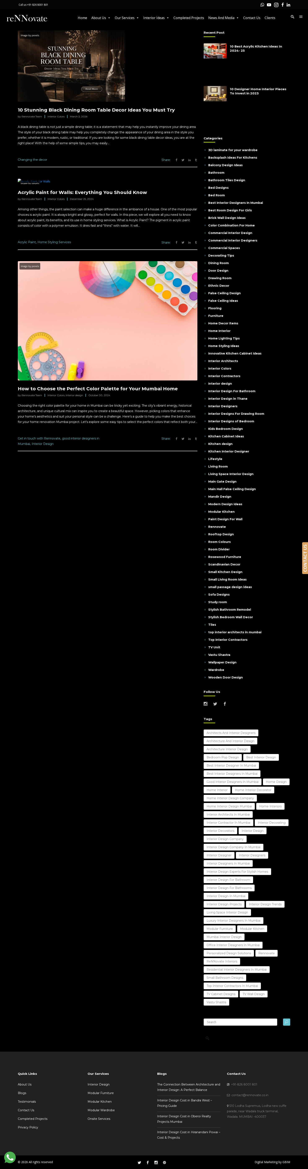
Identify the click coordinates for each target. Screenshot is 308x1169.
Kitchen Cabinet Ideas (226, 436)
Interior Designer (219, 855)
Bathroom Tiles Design (226, 180)
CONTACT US (305, 558)
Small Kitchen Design (225, 572)
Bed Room (216, 195)
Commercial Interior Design (230, 233)
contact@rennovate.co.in (249, 1095)
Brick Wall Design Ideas (227, 218)
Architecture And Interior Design (230, 741)
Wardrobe (216, 670)
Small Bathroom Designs (225, 978)
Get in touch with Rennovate (39, 438)
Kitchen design (220, 444)
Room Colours (219, 542)
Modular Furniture (101, 1093)
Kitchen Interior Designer (228, 451)
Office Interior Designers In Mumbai (233, 945)
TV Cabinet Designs (221, 994)
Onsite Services (99, 1119)
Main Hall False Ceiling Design (232, 489)
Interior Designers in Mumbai (228, 863)
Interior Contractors (224, 376)
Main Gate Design (222, 481)
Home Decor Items (223, 323)
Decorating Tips (221, 255)
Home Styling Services (54, 242)
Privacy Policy (28, 1127)
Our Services (125, 17)
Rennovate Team (32, 116)
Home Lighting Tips (224, 338)
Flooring (214, 308)
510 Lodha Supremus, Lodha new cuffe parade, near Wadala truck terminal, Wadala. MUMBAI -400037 (256, 1111)
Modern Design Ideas (225, 504)
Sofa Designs (219, 594)
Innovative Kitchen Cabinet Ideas (234, 353)
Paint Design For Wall (225, 519)
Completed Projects (188, 17)
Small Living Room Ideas (227, 579)
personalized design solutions (229, 953)
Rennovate (217, 527)
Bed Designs (218, 188)
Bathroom (216, 173)
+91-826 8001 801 (37, 4)
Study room (217, 602)
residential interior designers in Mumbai (237, 969)
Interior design (74, 395)
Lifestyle (215, 459)
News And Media (221, 17)
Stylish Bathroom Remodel (229, 609)
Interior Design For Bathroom (231, 391)
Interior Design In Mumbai (226, 896)
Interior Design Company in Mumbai (233, 847)
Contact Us (251, 17)
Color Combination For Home (231, 225)
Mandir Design (219, 496)
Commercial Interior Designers (232, 240)
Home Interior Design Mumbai (229, 806)
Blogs (22, 1093)
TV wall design (254, 994)
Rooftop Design (221, 534)
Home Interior (219, 331)
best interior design (261, 757)
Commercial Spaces (224, 248)
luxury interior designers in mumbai (233, 920)
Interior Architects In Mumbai (228, 814)
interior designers (252, 855)
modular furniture (220, 929)
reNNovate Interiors (222, 961)
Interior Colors (56, 116)
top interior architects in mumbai (234, 632)
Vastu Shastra (219, 655)
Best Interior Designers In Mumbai (235, 203)
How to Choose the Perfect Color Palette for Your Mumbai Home (98, 389)
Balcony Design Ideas (225, 165)
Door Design (218, 270)
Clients (270, 17)
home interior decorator (253, 790)
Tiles (212, 625)
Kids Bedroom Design (225, 429)
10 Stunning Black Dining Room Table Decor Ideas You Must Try (96, 110)
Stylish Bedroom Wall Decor (230, 617)
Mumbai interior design (224, 937)
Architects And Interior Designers (231, 733)
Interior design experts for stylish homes (237, 872)
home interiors (270, 806)
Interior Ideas (154, 17)
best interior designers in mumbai (232, 774)
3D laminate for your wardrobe (233, 150)
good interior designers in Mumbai (233, 782)
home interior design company (230, 798)
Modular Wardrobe (101, 1110)
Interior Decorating (272, 823)
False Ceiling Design (224, 293)
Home (82, 17)
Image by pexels (30, 35)
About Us (98, 17)
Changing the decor (32, 160)
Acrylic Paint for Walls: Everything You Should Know (82, 192)
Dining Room (218, 263)
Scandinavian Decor (224, 564)
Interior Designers (222, 406)
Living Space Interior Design (231, 474)
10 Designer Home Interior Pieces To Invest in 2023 (258, 91)
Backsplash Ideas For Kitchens (232, 157)
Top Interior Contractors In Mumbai (232, 986)
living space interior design (227, 912)
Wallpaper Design (222, 662)
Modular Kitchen (221, 512)
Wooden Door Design (225, 677)
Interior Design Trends (265, 904)
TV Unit (214, 647)
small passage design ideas (230, 587)
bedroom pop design (223, 757)
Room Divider (219, 549)
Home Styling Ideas (223, 346)
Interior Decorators (220, 831)
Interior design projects (224, 904)
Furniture (215, 316)
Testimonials (27, 1101)
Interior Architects (223, 361)
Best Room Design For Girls (230, 210)
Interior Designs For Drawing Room (236, 414)
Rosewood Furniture (224, 557)
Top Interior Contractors (227, 640)
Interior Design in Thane (227, 399)
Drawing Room (220, 278)
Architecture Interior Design (227, 749)
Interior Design (43, 444)
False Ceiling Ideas (223, 301)
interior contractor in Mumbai (228, 823)
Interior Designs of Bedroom (231, 421)
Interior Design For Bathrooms (229, 888)
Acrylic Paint (27, 242)
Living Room (218, 466)
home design (276, 782)
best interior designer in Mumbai (231, 765)
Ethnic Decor (218, 286)
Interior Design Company (225, 839)
